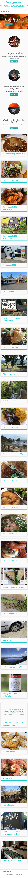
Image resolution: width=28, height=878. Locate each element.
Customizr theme (18, 876)
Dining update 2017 (10, 480)
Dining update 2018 (10, 427)
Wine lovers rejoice (10, 374)
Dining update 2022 (10, 180)
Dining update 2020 (10, 292)
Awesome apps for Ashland (13, 587)
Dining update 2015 (10, 534)
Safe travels (7, 640)
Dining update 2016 (10, 507)
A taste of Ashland (10, 778)
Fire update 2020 (9, 265)
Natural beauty (9, 805)
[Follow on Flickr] (3, 11)
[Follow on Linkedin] (8, 11)
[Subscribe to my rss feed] (2, 11)
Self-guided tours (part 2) (13, 454)
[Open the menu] (25, 11)
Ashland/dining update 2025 (14, 154)
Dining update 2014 (10, 560)
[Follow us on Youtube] (7, 11)
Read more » (14, 61)
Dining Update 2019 (10, 347)
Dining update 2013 (10, 614)
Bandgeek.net (14, 2)
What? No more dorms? (12, 861)
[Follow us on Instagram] (5, 11)
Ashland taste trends (11, 752)
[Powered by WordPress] (21, 874)
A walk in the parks (10, 401)
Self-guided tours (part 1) (13, 667)
